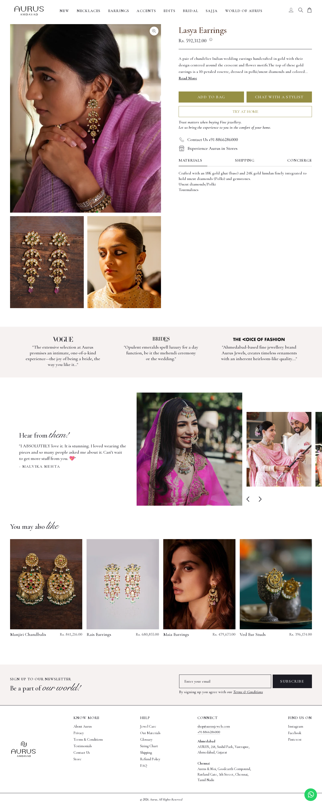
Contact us (81, 752)
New (64, 11)
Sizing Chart (149, 746)
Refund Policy (150, 759)
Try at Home (245, 111)
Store (77, 759)
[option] (130, 449)
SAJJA (212, 11)
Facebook (294, 733)
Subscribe (292, 681)
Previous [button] (249, 499)
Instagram (295, 726)
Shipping (245, 160)
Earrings (118, 11)
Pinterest (295, 739)
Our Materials (150, 733)
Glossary (146, 739)
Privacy (78, 733)
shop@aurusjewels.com (213, 726)
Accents (146, 11)
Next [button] (259, 499)
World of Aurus (243, 11)
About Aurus (82, 726)
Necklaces (89, 11)
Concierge (299, 160)
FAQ (143, 766)
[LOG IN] (291, 11)
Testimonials (82, 746)
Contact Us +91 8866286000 (212, 139)
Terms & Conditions (248, 691)
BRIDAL (190, 11)
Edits (169, 11)
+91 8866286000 (208, 732)
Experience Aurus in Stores (212, 148)
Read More (188, 78)
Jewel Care (148, 726)
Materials (190, 160)
